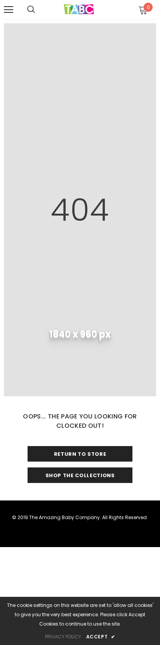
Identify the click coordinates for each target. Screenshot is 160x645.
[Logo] (79, 9)
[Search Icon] (31, 10)
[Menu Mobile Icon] (8, 9)
